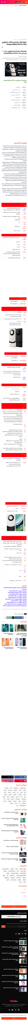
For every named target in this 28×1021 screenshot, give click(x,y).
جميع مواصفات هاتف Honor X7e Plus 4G (8, 648)
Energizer (24, 799)
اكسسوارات (6, 878)
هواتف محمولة (16, 39)
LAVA (8, 799)
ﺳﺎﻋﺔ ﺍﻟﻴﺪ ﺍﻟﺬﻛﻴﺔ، (11, 871)
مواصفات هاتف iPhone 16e (12, 846)
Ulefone (24, 801)
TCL (4, 799)
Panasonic (18, 799)
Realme (15, 790)
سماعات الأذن (13, 880)
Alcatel (15, 795)
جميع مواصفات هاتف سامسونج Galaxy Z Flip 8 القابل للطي (11, 825)
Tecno (14, 792)
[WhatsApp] (10, 617)
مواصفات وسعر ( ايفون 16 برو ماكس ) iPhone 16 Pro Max (9, 853)
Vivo (11, 788)
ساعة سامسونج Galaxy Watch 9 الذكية (11, 813)
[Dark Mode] (4, 2)
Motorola (10, 790)
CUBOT (11, 803)
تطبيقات (12, 869)
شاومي (7, 5)
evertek (14, 801)
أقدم (3, 770)
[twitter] (22, 934)
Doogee (9, 801)
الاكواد (8, 873)
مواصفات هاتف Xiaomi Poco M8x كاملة (11, 941)
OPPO (24, 790)
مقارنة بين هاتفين (14, 873)
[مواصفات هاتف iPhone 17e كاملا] (23, 842)
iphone (10, 795)
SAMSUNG (16, 788)
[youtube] (19, 934)
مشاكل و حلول (6, 869)
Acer (16, 803)
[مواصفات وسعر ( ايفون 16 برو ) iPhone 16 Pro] (23, 860)
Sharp (19, 801)
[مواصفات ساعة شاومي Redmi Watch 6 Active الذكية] (23, 954)
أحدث (25, 770)
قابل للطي (19, 878)
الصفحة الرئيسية (24, 39)
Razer (5, 801)
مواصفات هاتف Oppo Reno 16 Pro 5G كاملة (10, 976)
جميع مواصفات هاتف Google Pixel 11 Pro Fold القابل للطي (21, 634)
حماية (25, 882)
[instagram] (16, 934)
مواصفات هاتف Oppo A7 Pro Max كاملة (11, 970)
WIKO (4, 797)
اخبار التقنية (12, 875)
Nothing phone (23, 805)
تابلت (18, 871)
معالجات (24, 880)
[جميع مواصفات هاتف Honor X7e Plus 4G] (7, 642)
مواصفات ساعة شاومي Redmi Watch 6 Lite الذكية (10, 947)
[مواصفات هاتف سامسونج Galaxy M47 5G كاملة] (23, 832)
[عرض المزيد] (5, 617)
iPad (8, 797)
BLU (25, 797)
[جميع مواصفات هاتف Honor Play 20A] (21, 642)
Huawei (15, 614)
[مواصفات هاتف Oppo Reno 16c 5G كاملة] (23, 989)
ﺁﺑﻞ (7, 875)
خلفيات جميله (23, 871)
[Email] (7, 617)
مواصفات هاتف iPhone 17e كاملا (11, 840)
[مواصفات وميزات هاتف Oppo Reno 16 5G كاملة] (23, 983)
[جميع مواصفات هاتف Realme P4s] (7, 628)
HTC (21, 797)
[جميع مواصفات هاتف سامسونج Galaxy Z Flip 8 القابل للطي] (23, 826)
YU (19, 803)
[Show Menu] (26, 2)
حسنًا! (14, 1018)
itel (17, 805)
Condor (17, 797)
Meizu (5, 795)
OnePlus (20, 795)
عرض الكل (3, 621)
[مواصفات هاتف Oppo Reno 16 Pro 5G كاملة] (23, 977)
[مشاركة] (2, 47)
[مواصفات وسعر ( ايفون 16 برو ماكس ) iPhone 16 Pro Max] (23, 854)
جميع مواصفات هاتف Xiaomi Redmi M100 (10, 960)
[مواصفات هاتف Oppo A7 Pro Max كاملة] (23, 971)
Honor (20, 790)
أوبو (4, 5)
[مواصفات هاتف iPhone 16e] (23, 848)
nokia (21, 792)
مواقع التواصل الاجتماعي (21, 875)
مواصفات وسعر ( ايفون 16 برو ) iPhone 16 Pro (9, 859)
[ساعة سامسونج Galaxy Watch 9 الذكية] (23, 814)
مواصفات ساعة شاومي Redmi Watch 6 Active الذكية (10, 953)
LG (17, 792)
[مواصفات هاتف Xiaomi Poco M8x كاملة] (23, 942)
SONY (25, 795)
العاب (4, 875)
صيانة (21, 882)
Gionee (12, 799)
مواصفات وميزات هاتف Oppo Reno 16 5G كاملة (10, 982)
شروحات (5, 871)
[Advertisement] (14, 23)
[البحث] (2, 2)
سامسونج (16, 5)
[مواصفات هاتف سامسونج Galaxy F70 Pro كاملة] (23, 820)
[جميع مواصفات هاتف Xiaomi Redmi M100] (23, 961)
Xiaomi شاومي (23, 788)
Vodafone (24, 803)
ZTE (25, 792)
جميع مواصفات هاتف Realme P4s (8, 634)
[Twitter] (13, 617)
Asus (5, 792)
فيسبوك (24, 878)
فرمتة (16, 869)
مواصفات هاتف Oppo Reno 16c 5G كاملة (10, 988)
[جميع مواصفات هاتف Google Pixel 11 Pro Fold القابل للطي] (21, 628)
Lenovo (9, 792)
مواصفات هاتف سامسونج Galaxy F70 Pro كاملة (10, 819)
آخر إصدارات (13, 878)
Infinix (5, 790)
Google (12, 797)
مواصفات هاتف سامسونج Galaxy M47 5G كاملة (9, 831)
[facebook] (25, 934)
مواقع (19, 880)
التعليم (8, 880)
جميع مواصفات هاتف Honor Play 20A (22, 648)
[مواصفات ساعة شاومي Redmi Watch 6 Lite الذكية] (23, 948)
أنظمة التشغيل (23, 873)
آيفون (12, 5)
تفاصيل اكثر (5, 1015)
